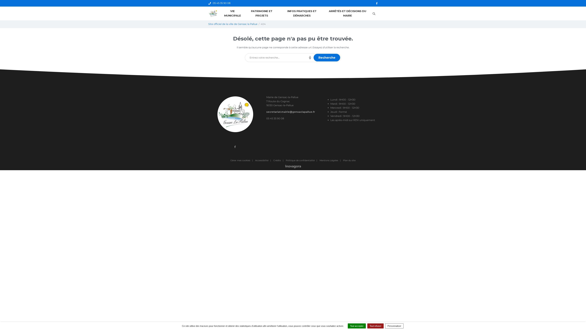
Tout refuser (375, 326)
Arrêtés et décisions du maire (347, 13)
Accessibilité (261, 160)
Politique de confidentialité (300, 160)
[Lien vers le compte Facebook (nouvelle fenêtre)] (377, 3)
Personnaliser (394, 326)
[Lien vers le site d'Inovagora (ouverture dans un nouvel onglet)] (293, 166)
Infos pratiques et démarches (302, 13)
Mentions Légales (329, 160)
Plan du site (349, 160)
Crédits (277, 160)
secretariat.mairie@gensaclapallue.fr (290, 111)
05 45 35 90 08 (275, 118)
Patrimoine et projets (261, 13)
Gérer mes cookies (240, 160)
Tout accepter (357, 326)
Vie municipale (232, 13)
